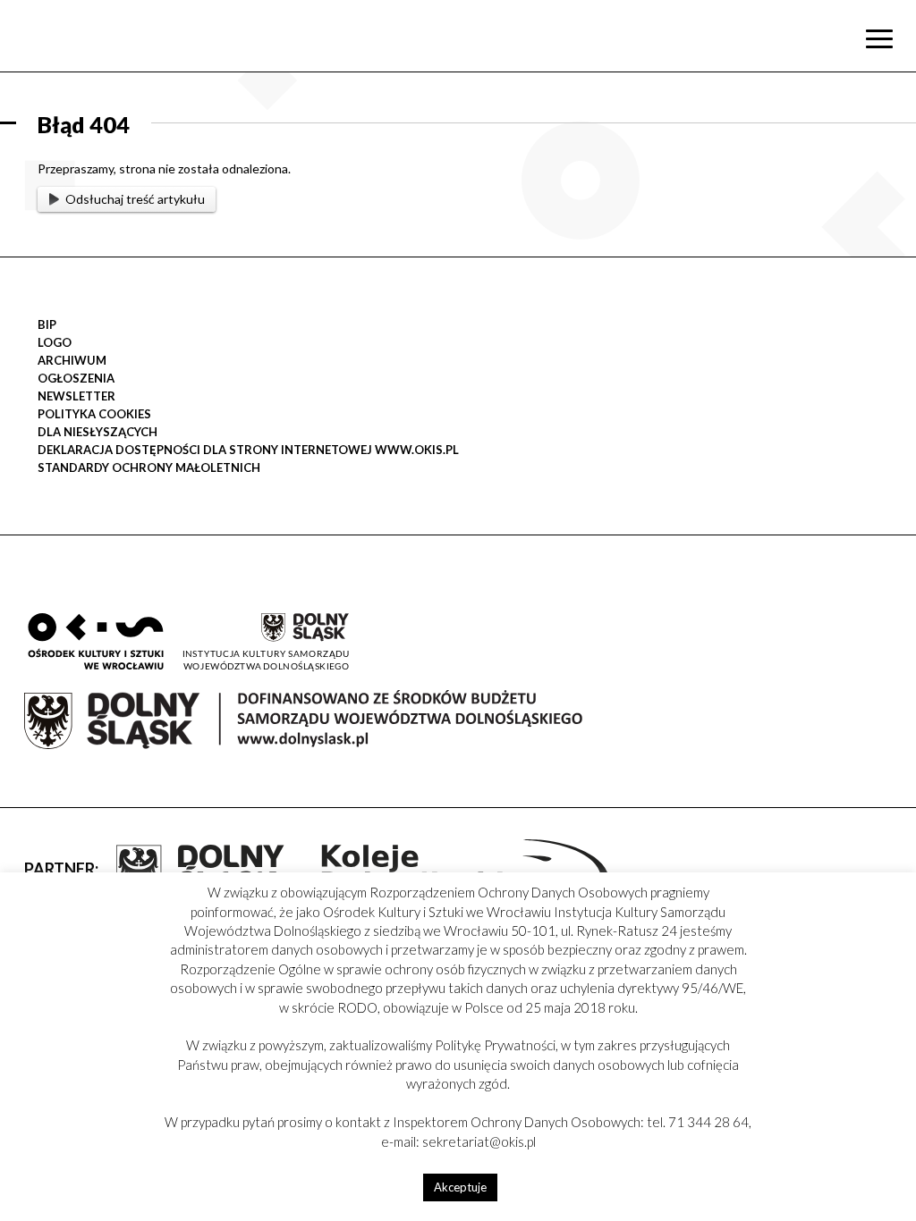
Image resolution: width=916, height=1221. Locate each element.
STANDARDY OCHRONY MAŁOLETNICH (149, 467)
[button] (892, 184)
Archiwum (72, 360)
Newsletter (76, 396)
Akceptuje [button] (460, 1187)
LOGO (55, 342)
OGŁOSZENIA (76, 378)
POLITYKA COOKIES (94, 414)
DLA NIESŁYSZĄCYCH (97, 432)
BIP (47, 324)
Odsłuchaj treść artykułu (135, 198)
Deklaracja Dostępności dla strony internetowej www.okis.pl (248, 449)
